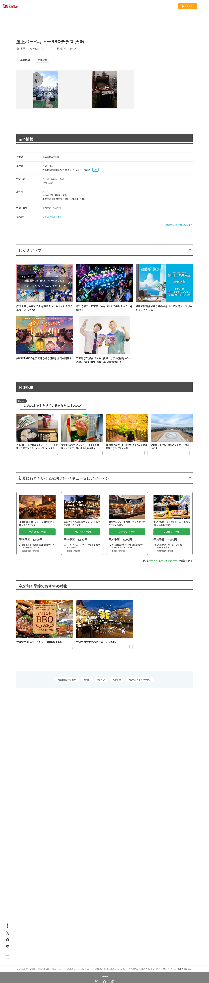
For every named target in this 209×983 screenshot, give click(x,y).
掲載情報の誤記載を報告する (179, 225)
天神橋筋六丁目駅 (67, 679)
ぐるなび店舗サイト (52, 216)
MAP (95, 170)
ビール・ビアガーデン (140, 679)
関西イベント (57, 969)
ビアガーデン (172, 560)
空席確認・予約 (37, 531)
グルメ (102, 679)
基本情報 (26, 139)
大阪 (87, 679)
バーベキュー (156, 560)
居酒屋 (117, 679)
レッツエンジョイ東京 (26, 969)
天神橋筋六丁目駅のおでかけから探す (110, 969)
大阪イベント (85, 969)
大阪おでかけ (71, 969)
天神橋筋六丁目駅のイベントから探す (144, 969)
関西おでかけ (43, 969)
